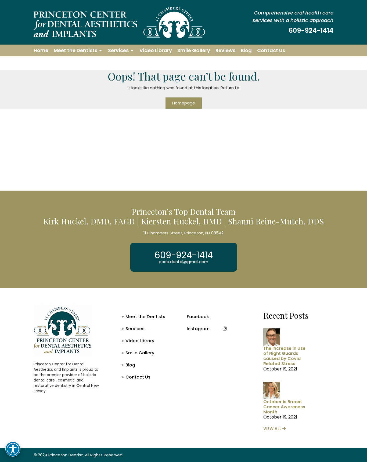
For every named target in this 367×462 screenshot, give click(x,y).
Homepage (183, 103)
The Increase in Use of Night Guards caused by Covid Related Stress (284, 356)
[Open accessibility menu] (12, 449)
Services (118, 50)
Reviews (225, 50)
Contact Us (271, 50)
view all (272, 428)
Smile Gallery (193, 50)
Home (41, 50)
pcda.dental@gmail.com (183, 262)
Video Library (155, 50)
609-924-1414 (311, 30)
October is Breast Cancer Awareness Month (284, 407)
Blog (246, 50)
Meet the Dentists (75, 50)
